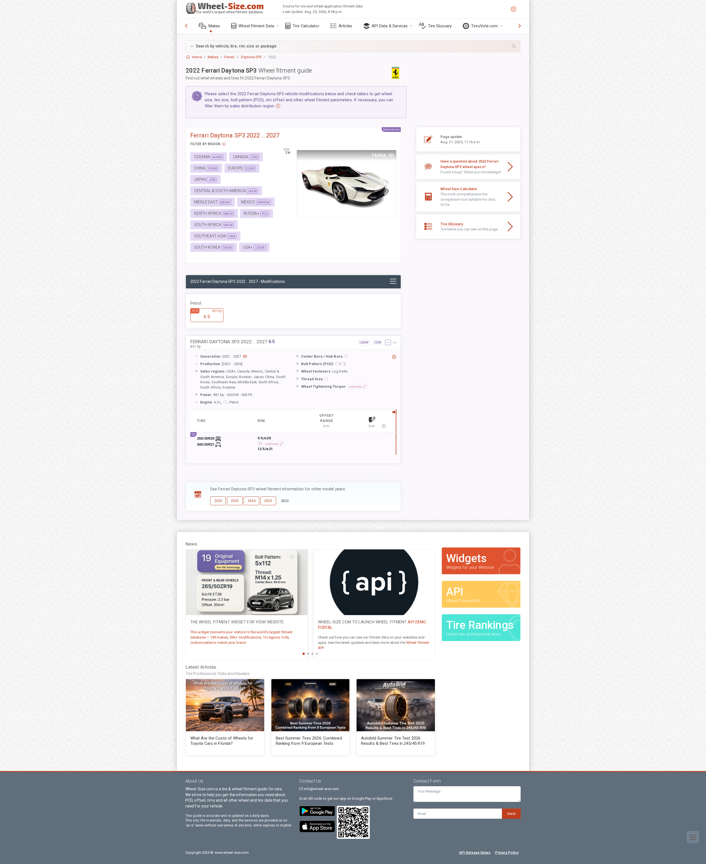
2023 (268, 501)
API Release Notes (475, 852)
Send (511, 814)
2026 (218, 501)
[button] (353, 46)
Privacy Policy (506, 852)
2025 (235, 501)
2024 (251, 501)
